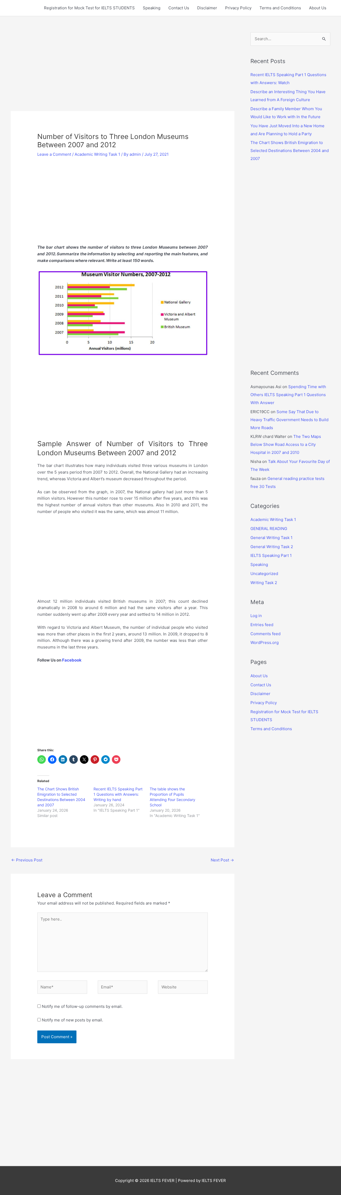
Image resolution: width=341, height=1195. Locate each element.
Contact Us (178, 7)
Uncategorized (264, 573)
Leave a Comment (54, 154)
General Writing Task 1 (271, 537)
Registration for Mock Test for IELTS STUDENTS (89, 7)
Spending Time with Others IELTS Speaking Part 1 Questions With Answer (288, 394)
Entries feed (261, 624)
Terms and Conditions (280, 7)
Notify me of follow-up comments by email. (82, 1006)
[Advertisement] (122, 71)
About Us (317, 7)
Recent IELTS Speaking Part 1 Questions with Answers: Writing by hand (118, 794)
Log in (256, 615)
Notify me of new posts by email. (72, 1019)
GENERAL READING (268, 528)
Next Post (222, 860)
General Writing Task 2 (271, 546)
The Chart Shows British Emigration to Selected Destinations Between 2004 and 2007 (289, 150)
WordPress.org (264, 642)
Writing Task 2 (263, 582)
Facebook (72, 660)
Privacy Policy (238, 7)
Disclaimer (207, 7)
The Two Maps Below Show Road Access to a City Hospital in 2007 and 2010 (285, 444)
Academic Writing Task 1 (97, 154)
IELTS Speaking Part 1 (271, 555)
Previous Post (26, 860)
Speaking (151, 7)
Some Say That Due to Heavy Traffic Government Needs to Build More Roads (289, 419)
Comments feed (265, 633)
